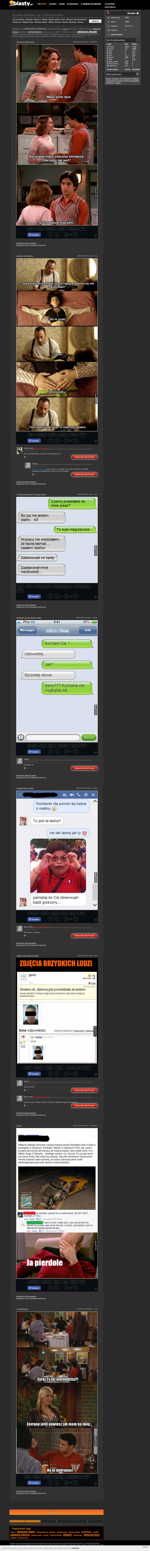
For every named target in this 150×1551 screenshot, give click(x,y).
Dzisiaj (127, 69)
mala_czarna (113, 61)
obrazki (65, 29)
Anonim (111, 47)
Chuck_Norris (113, 64)
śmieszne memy (26, 1531)
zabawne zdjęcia (20, 1534)
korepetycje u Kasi (25, 788)
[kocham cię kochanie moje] (57, 681)
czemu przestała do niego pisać (31, 494)
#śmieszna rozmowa (43, 586)
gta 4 (19, 1126)
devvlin (95, 617)
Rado (110, 59)
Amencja (120, 81)
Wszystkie (136, 69)
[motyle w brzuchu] (57, 345)
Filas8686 (135, 79)
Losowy (53, 4)
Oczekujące (72, 4)
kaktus (111, 57)
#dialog (61, 229)
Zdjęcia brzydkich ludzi (28, 956)
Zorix (95, 256)
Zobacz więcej (116, 34)
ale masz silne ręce (25, 42)
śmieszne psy (77, 1535)
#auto (74, 1282)
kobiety (12, 1532)
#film (30, 229)
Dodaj (62, 4)
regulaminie (75, 1548)
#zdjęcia (49, 1068)
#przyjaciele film (73, 1477)
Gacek (108, 79)
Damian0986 (133, 81)
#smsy (29, 586)
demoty (67, 1534)
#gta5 (57, 1282)
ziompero (115, 79)
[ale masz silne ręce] (57, 135)
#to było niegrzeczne (82, 586)
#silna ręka (73, 229)
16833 (127, 18)
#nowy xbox (63, 746)
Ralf (126, 81)
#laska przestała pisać (62, 586)
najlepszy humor (36, 1535)
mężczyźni (86, 1532)
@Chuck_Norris (38, 469)
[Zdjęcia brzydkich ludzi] (57, 1011)
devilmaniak (125, 79)
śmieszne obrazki (87, 31)
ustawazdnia (111, 81)
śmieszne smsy (23, 1538)
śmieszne (52, 1532)
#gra (65, 1282)
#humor (60, 1068)
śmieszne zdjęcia (74, 1532)
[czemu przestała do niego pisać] (57, 540)
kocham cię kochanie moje (29, 618)
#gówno (63, 435)
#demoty (38, 1068)
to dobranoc (22, 1309)
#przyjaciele (59, 1477)
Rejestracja (110, 7)
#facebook (32, 746)
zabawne (96, 1532)
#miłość (52, 435)
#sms (20, 586)
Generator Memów (91, 4)
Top (42, 4)
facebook (13, 1538)
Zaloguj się (20, 245)
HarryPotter (93, 42)
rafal (110, 55)
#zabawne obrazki (74, 1068)
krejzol (111, 49)
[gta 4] (57, 1203)
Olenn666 (110, 83)
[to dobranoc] (57, 1392)
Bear (110, 53)
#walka (39, 229)
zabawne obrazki (42, 1532)
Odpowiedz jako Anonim (85, 457)
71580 (127, 22)
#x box (74, 746)
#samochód (34, 1282)
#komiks (47, 1477)
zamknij (145, 1547)
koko (110, 51)
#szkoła (44, 913)
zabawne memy (62, 1532)
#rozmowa (50, 229)
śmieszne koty (92, 1534)
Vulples (117, 83)
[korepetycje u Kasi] (57, 850)
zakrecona (113, 66)
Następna (53, 1512)
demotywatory (35, 32)
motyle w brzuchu (25, 256)
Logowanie (110, 4)
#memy (27, 1068)
